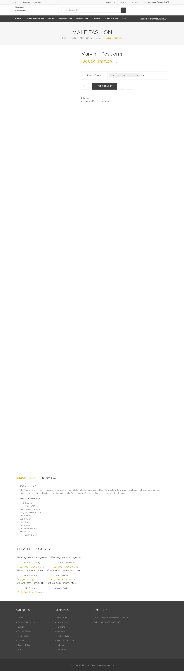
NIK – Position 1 (30, 575)
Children (96, 19)
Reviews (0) (48, 477)
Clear (141, 75)
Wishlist (122, 2)
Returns (60, 645)
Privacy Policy (63, 636)
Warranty (61, 631)
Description (26, 477)
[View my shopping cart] (163, 10)
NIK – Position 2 (30, 588)
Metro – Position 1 (63, 575)
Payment (61, 627)
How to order (63, 622)
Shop (74, 38)
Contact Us (135, 2)
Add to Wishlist (122, 86)
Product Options (94, 75)
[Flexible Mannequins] (24, 8)
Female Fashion (65, 19)
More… (124, 19)
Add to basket (105, 86)
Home (18, 19)
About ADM (62, 618)
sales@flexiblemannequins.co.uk (153, 19)
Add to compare (130, 86)
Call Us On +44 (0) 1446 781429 (156, 2)
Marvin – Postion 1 (62, 588)
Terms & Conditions (65, 640)
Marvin (99, 38)
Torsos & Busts (111, 19)
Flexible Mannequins (34, 19)
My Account (110, 2)
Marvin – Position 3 (32, 563)
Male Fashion (82, 19)
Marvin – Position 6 (66, 563)
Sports (51, 19)
